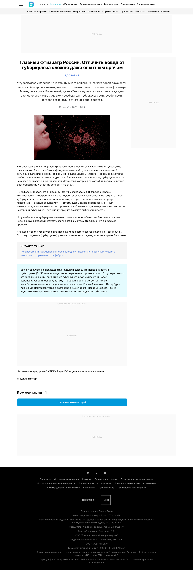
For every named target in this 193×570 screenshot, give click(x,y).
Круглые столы (110, 11)
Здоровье (55, 4)
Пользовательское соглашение (95, 483)
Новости (43, 4)
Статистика (89, 487)
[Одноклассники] (96, 473)
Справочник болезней (158, 11)
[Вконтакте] (88, 473)
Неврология (79, 11)
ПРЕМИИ (139, 11)
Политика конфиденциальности (137, 479)
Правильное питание (90, 4)
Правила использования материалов (56, 483)
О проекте (45, 479)
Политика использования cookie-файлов (135, 483)
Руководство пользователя (132, 487)
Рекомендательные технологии (63, 487)
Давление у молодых (60, 11)
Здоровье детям (146, 4)
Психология (94, 11)
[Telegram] (105, 473)
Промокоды (127, 11)
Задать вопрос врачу (106, 479)
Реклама (86, 479)
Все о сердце (111, 4)
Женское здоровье (36, 11)
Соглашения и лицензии (66, 479)
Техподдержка (106, 487)
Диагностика (128, 4)
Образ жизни (70, 4)
